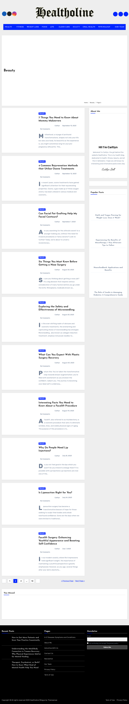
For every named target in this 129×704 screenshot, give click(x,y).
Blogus (42, 700)
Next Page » (80, 581)
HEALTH (8, 27)
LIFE (52, 27)
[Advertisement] (104, 68)
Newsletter (48, 659)
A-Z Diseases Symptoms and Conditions (59, 637)
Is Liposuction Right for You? (55, 492)
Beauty (42, 113)
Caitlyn (57, 126)
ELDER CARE (64, 27)
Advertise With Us (51, 648)
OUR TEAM (119, 27)
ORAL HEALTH (89, 27)
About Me (48, 643)
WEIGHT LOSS (33, 27)
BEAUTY (76, 27)
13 (32, 581)
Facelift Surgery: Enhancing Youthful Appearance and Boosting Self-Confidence (59, 540)
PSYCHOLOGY (104, 27)
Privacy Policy (49, 669)
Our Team (48, 664)
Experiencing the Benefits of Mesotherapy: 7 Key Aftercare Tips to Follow (108, 242)
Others (40, 608)
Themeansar (52, 700)
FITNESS (20, 27)
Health (9, 608)
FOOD (44, 27)
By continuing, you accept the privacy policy (103, 643)
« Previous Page (67, 581)
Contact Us (48, 653)
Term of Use (49, 675)
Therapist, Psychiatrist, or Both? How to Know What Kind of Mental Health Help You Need (26, 665)
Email (89, 636)
